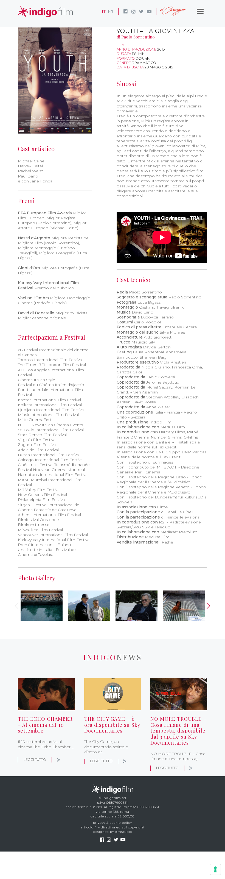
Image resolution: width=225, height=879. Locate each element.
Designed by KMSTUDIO (112, 832)
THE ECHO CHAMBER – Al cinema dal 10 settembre (45, 724)
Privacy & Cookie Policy (112, 823)
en (110, 11)
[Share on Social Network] (58, 759)
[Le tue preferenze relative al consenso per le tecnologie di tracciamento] (215, 869)
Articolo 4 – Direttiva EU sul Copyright (113, 827)
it (104, 11)
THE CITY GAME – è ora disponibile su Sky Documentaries (112, 724)
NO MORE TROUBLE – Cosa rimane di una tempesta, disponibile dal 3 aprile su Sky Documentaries (178, 730)
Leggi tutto (35, 760)
